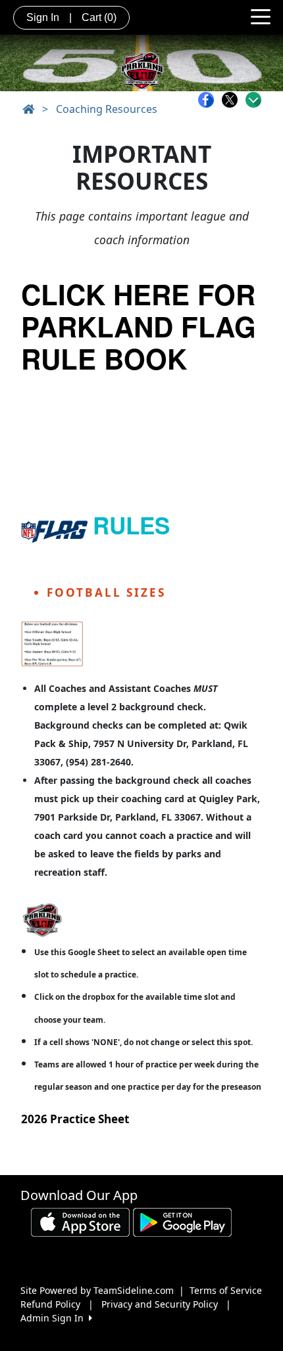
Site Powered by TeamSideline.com (97, 1290)
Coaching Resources (106, 109)
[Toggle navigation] (260, 16)
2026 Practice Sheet (75, 1118)
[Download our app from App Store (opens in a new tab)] (80, 1220)
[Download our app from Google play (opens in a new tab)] (182, 1220)
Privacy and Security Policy (159, 1304)
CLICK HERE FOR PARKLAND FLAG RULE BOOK (138, 326)
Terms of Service (226, 1290)
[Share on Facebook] (209, 100)
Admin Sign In (54, 1318)
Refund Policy (50, 1304)
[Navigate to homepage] (28, 109)
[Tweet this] (233, 100)
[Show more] (253, 100)
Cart (99, 17)
